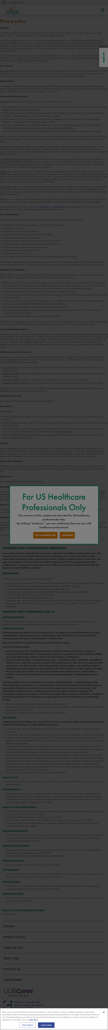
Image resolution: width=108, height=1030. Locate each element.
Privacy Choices (27, 1025)
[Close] (104, 1012)
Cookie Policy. (33, 1020)
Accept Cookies (46, 1025)
